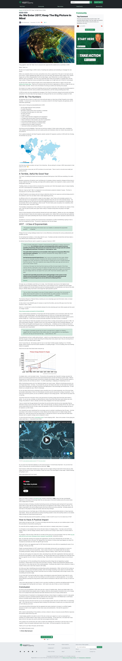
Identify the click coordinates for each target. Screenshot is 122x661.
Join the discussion (46, 637)
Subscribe (99, 647)
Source (25, 280)
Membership (99, 6)
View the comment (90, 29)
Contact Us (92, 651)
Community (41, 6)
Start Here (22, 6)
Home (20, 10)
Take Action (60, 6)
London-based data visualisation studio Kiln (29, 460)
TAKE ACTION (51, 644)
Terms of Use (65, 657)
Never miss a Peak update (82, 644)
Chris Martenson (25, 22)
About (77, 649)
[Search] (91, 2)
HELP (63, 651)
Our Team (78, 651)
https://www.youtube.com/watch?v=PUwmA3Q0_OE (31, 311)
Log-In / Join (98, 2)
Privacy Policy (72, 657)
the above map (37, 498)
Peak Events (80, 6)
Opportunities (93, 649)
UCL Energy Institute (42, 460)
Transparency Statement (85, 657)
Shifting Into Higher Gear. (25, 84)
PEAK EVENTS (65, 644)
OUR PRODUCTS (66, 648)
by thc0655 (82, 26)
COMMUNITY (51, 648)
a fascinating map (38, 417)
